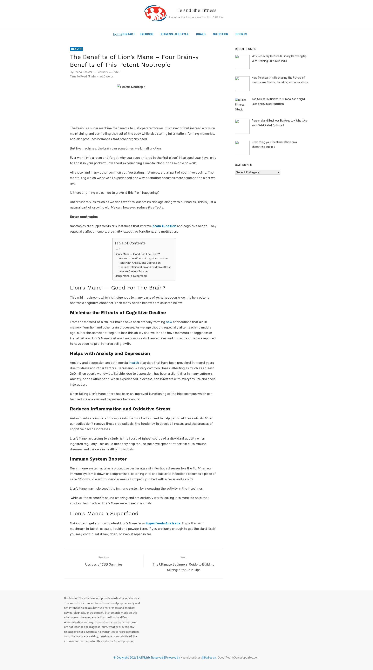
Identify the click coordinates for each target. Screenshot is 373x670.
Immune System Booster (133, 271)
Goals (201, 34)
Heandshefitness (191, 657)
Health (76, 49)
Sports (241, 34)
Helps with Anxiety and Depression (140, 262)
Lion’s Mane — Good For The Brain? (137, 254)
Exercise (146, 34)
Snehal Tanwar (83, 72)
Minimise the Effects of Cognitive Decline (143, 258)
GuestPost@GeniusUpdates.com (238, 657)
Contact (128, 34)
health (134, 363)
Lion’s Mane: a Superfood (130, 276)
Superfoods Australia (163, 523)
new (169, 322)
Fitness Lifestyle (175, 34)
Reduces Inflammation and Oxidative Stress (145, 267)
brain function (164, 226)
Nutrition (220, 34)
